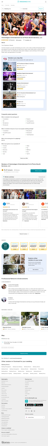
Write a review (38, 170)
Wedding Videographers (14, 369)
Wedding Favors (42, 373)
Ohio (3, 5)
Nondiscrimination (5, 386)
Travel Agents (25, 373)
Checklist (27, 382)
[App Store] (29, 405)
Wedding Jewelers (33, 373)
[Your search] (3, 14)
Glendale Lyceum (26, 327)
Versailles (13, 5)
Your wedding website (29, 381)
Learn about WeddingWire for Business (9, 434)
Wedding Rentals (33, 369)
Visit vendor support (5, 436)
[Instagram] (34, 411)
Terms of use (4, 393)
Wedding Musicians (37, 371)
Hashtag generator (5, 416)
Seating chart (27, 390)
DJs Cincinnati (4, 347)
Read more (5, 220)
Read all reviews (23, 234)
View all (41, 33)
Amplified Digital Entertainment (25, 73)
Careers (3, 388)
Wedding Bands (5, 371)
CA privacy (4, 399)
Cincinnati (7, 5)
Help (26, 395)
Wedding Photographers (6, 366)
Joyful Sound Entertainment (16, 358)
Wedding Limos (29, 371)
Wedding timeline (5, 420)
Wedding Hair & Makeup (17, 366)
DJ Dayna (10, 297)
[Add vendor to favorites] (45, 14)
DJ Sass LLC (20, 101)
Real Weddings (4, 423)
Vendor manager (28, 388)
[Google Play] (38, 405)
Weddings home (5, 381)
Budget (26, 386)
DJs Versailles (11, 347)
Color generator (5, 422)
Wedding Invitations (17, 373)
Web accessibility (5, 400)
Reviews (3, 406)
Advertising (4, 391)
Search (41, 8)
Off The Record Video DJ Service (25, 63)
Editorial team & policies (6, 384)
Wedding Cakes (21, 371)
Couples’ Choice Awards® (7, 408)
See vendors (35, 269)
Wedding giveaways (5, 418)
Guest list (27, 384)
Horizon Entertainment (22, 83)
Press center (4, 390)
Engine (26, 391)
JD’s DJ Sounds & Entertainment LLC (26, 93)
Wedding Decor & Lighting (7, 373)
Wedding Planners (27, 366)
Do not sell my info (5, 397)
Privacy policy (4, 395)
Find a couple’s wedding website (8, 430)
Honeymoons (4, 425)
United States (31, 417)
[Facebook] (26, 411)
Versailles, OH (28, 40)
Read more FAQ (24, 158)
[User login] (46, 1)
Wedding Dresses (12, 371)
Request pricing (24, 353)
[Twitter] (29, 411)
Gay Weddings (4, 410)
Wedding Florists (5, 369)
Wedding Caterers (36, 366)
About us (3, 382)
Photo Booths (41, 369)
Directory (3, 405)
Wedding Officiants (24, 369)
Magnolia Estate (7, 327)
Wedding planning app (6, 414)
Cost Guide (27, 393)
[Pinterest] (31, 411)
